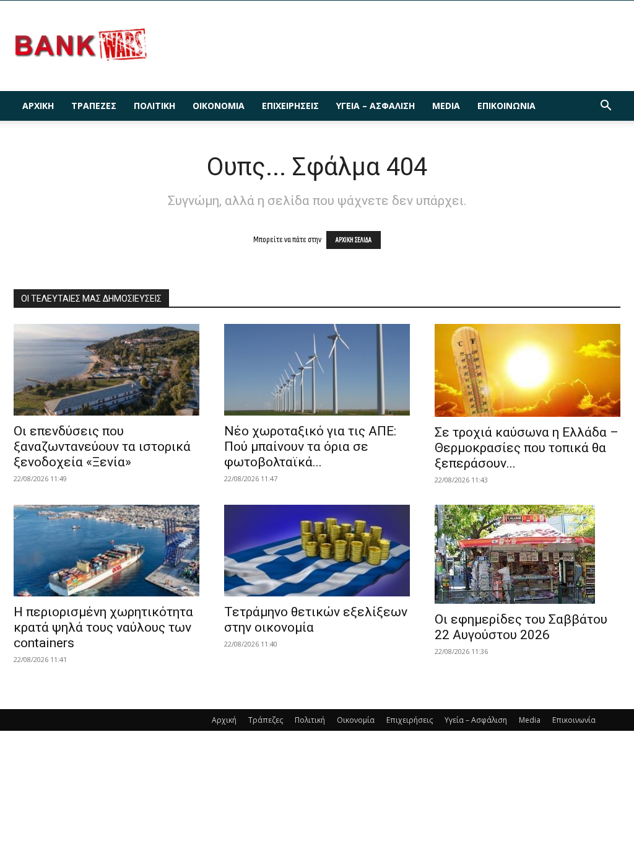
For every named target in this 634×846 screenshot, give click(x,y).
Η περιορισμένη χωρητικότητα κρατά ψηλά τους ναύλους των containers (103, 627)
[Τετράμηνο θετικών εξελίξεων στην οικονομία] (317, 550)
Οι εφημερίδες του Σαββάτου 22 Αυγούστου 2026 (521, 627)
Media (446, 105)
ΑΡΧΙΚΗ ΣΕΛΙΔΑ (353, 240)
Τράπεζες (93, 105)
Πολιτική (154, 105)
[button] (605, 107)
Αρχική (38, 105)
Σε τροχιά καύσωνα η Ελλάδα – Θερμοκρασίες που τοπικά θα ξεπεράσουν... (527, 448)
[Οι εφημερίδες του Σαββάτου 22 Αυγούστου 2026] (527, 554)
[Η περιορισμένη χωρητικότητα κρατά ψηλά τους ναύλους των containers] (106, 550)
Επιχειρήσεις (290, 105)
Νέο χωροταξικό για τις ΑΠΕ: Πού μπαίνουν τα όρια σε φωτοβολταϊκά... (310, 446)
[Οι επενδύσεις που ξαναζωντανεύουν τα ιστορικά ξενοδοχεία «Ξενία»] (106, 370)
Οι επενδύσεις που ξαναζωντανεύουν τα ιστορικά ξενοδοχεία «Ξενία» (102, 446)
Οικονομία (219, 105)
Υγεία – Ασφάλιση (375, 105)
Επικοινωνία (506, 105)
